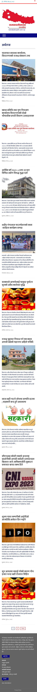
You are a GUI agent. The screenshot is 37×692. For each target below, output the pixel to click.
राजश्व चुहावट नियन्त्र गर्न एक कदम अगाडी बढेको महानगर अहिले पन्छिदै (17, 340)
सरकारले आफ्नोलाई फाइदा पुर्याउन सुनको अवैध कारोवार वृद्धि (17, 283)
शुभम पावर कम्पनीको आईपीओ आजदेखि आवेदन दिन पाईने (15, 518)
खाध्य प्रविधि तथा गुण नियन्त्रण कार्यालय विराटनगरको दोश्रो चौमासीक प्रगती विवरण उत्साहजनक (18, 113)
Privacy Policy (18, 690)
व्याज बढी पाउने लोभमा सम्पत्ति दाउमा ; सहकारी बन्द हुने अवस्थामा (18, 400)
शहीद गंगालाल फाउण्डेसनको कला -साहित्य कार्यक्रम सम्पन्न (17, 226)
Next (23, 628)
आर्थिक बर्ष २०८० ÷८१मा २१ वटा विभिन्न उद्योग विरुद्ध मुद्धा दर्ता (16, 171)
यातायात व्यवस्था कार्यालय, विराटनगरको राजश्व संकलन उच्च (16, 54)
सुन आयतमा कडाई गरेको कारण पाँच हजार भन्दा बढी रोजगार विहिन (18, 572)
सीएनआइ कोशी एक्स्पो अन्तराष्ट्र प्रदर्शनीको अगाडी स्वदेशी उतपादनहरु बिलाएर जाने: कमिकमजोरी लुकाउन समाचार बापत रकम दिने (18, 460)
